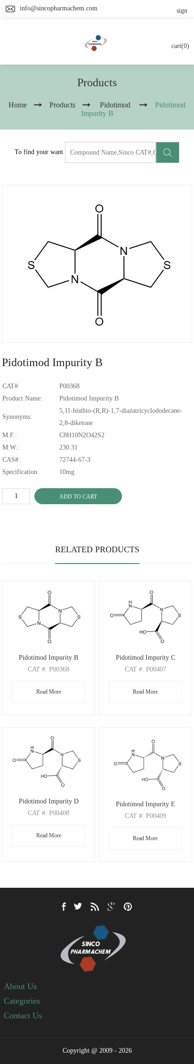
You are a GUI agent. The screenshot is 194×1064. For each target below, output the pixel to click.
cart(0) (180, 45)
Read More (48, 691)
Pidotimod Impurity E (145, 804)
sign (182, 10)
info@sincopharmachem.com (58, 8)
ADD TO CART (78, 496)
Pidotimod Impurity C (145, 657)
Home (17, 105)
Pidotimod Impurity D (49, 801)
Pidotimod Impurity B (48, 657)
